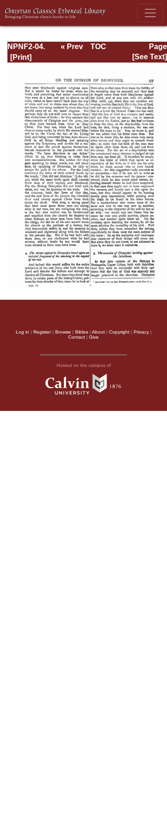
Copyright (119, 331)
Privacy (141, 331)
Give (94, 337)
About (98, 331)
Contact (76, 337)
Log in (22, 331)
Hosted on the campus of (84, 365)
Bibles (81, 331)
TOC (98, 46)
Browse (63, 331)
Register (42, 331)
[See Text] (149, 57)
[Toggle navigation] (150, 13)
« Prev (72, 46)
